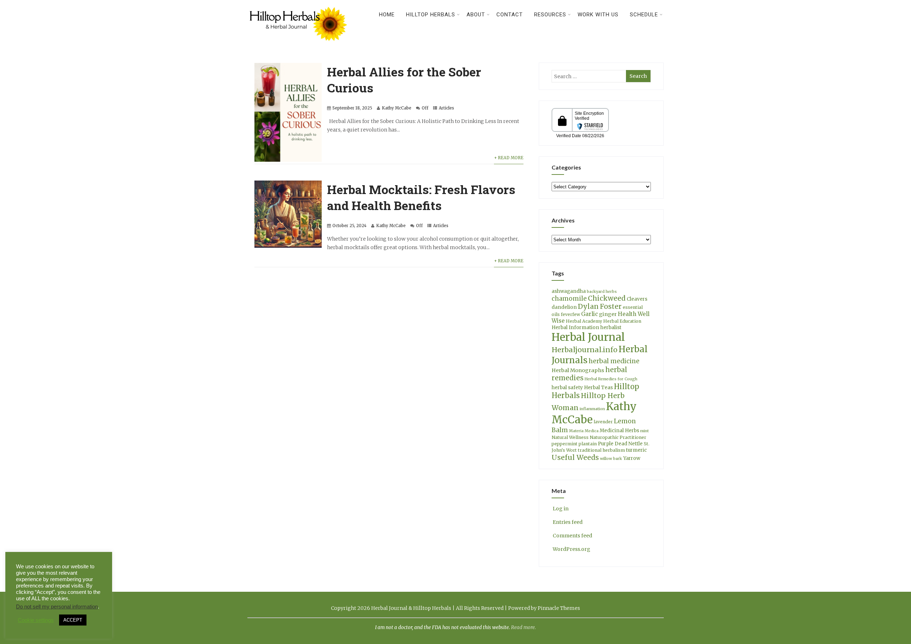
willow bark (611, 458)
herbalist (610, 327)
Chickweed (607, 298)
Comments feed (572, 535)
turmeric (636, 450)
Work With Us (598, 14)
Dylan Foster (600, 306)
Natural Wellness (570, 437)
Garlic (589, 314)
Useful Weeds (575, 457)
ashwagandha (569, 291)
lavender (603, 421)
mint (644, 431)
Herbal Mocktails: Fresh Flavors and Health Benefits (421, 197)
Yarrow (631, 458)
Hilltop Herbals (430, 14)
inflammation (592, 409)
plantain (588, 443)
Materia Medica (584, 431)
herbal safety (567, 388)
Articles (446, 108)
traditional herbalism (601, 450)
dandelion (564, 307)
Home (387, 14)
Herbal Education (622, 321)
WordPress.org (571, 549)
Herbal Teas (598, 388)
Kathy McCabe (396, 108)
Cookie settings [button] (36, 620)
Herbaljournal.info (584, 349)
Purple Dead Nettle (620, 444)
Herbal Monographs (578, 370)
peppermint (565, 443)
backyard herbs (602, 291)
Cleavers (637, 299)
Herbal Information (575, 327)
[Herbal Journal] (299, 45)
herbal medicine (614, 361)
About (476, 14)
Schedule (644, 14)
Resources (550, 14)
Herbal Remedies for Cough (611, 379)
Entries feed (568, 522)
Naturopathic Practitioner (618, 437)
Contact (509, 14)
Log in (561, 508)
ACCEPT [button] (72, 620)
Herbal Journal (588, 337)
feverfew (570, 314)
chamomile (569, 298)
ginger (608, 314)
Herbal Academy (584, 321)
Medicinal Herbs (619, 431)
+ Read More (508, 157)
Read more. (523, 627)
